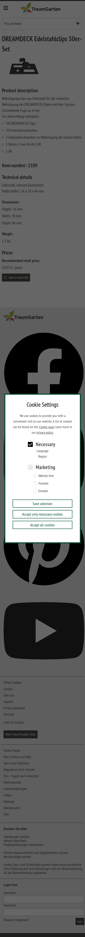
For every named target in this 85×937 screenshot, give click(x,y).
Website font (46, 476)
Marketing (45, 467)
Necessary (45, 444)
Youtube (43, 483)
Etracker (43, 491)
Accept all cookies (42, 524)
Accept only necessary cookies (42, 514)
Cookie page (46, 427)
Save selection (42, 503)
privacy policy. (45, 432)
